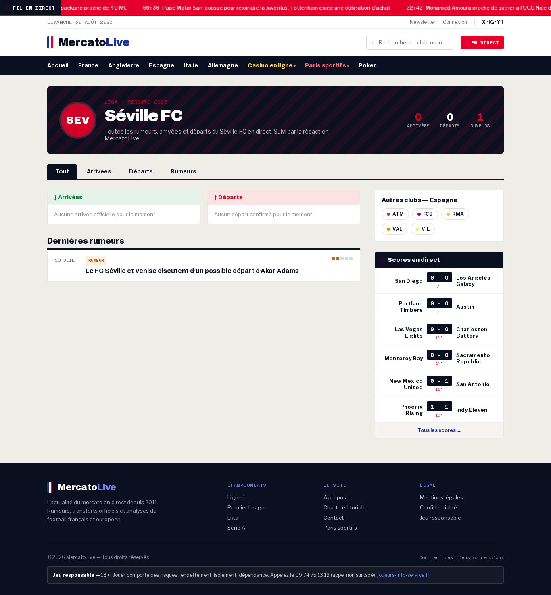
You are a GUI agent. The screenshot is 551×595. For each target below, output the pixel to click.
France (88, 66)
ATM (398, 214)
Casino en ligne (272, 66)
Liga (232, 517)
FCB (428, 214)
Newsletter (423, 22)
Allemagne (223, 66)
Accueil (58, 66)
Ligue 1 (236, 497)
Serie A (236, 527)
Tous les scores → (439, 430)
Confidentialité (438, 507)
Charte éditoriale (345, 507)
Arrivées (99, 172)
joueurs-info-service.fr (404, 575)
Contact (334, 517)
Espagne (161, 66)
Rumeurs (183, 172)
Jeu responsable (440, 517)
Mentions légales (441, 497)
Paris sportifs (327, 66)
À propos (335, 497)
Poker (367, 66)
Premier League (247, 507)
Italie (191, 66)
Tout (62, 172)
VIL (426, 229)
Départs (141, 172)
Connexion (455, 22)
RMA (458, 214)
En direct (485, 42)
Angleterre (123, 66)
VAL (397, 229)
